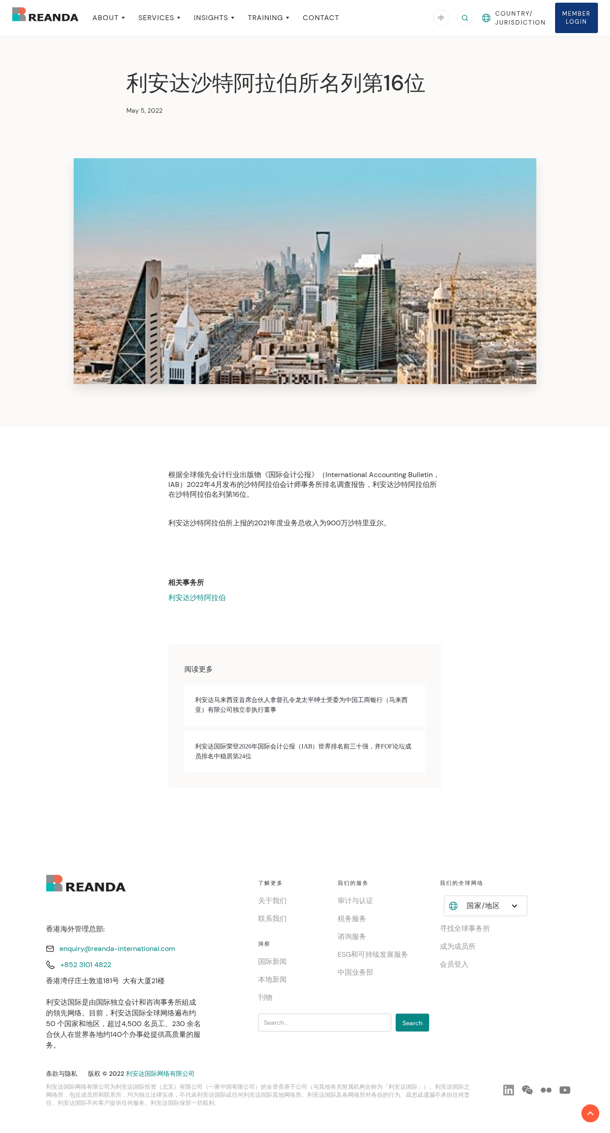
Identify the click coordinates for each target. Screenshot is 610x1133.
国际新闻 (272, 961)
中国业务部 (355, 972)
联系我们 (272, 918)
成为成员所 (458, 946)
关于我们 (272, 900)
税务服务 (352, 918)
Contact (321, 17)
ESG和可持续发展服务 (373, 954)
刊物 (265, 997)
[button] (108, 17)
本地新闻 (272, 979)
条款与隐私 (61, 1074)
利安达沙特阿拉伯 (197, 597)
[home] (45, 17)
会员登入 (454, 964)
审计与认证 (355, 900)
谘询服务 (352, 936)
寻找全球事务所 (465, 928)
